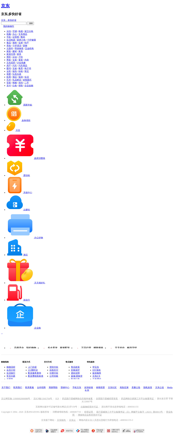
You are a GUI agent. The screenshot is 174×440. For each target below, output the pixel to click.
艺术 (9, 80)
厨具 (19, 54)
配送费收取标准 (35, 376)
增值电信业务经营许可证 (90, 415)
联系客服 (29, 387)
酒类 (15, 43)
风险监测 (124, 387)
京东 (5, 5)
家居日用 (11, 54)
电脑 (9, 34)
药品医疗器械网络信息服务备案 (77, 398)
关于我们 (5, 387)
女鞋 (9, 71)
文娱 (15, 68)
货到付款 (53, 367)
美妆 (9, 45)
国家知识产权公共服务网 (139, 431)
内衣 (26, 60)
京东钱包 (61, 420)
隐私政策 (147, 387)
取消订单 (75, 379)
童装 (20, 60)
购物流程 (11, 367)
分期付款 (53, 373)
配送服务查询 (34, 373)
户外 (20, 57)
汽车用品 (22, 65)
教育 (20, 68)
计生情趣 (21, 63)
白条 (15, 85)
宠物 (25, 45)
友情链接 (88, 387)
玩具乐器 (17, 74)
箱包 (15, 71)
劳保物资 (19, 48)
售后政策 (75, 367)
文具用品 (22, 34)
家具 (20, 51)
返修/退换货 (76, 376)
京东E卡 (96, 376)
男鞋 (9, 57)
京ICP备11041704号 (43, 398)
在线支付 (53, 370)
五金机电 (29, 48)
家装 (9, 51)
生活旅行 (11, 373)
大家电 (10, 379)
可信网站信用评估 (36, 431)
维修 (15, 83)
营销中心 (65, 387)
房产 (9, 65)
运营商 (16, 37)
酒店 (15, 77)
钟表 (20, 71)
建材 (15, 51)
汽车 (15, 65)
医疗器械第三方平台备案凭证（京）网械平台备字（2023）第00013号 (129, 412)
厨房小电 (21, 40)
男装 (9, 60)
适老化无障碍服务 (126, 431)
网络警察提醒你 (52, 431)
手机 (9, 37)
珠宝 (26, 71)
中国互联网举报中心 (83, 431)
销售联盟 (100, 387)
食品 (9, 43)
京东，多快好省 (8, 20)
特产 (26, 43)
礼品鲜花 (17, 80)
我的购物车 (8, 26)
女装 (15, 60)
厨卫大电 (28, 31)
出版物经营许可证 (90, 407)
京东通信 (96, 379)
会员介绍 (11, 370)
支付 (9, 85)
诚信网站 (67, 431)
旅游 (20, 77)
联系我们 (17, 387)
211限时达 (33, 370)
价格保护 (75, 370)
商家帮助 (53, 387)
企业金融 (28, 85)
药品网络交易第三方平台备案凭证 (137, 398)
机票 (9, 77)
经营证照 (89, 412)
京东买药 (11, 63)
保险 (20, 85)
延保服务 (96, 373)
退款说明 (75, 373)
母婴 (9, 74)
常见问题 (11, 376)
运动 (15, 57)
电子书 (27, 68)
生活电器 (11, 40)
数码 (23, 37)
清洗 (20, 83)
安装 (9, 83)
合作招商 (41, 387)
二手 (26, 83)
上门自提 (32, 367)
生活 (26, 77)
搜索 (30, 23)
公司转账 (53, 376)
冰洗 (9, 31)
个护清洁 (17, 45)
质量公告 (136, 387)
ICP (57, 398)
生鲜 (20, 43)
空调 (15, 31)
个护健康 (31, 40)
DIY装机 (96, 370)
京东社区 (112, 387)
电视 (20, 31)
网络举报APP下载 (98, 431)
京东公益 (159, 387)
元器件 (10, 48)
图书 (9, 68)
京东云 (72, 420)
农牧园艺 (27, 80)
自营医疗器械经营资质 (107, 398)
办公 (15, 34)
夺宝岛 (95, 367)
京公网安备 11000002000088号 (16, 398)
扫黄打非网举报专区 (113, 431)
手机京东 (76, 387)
